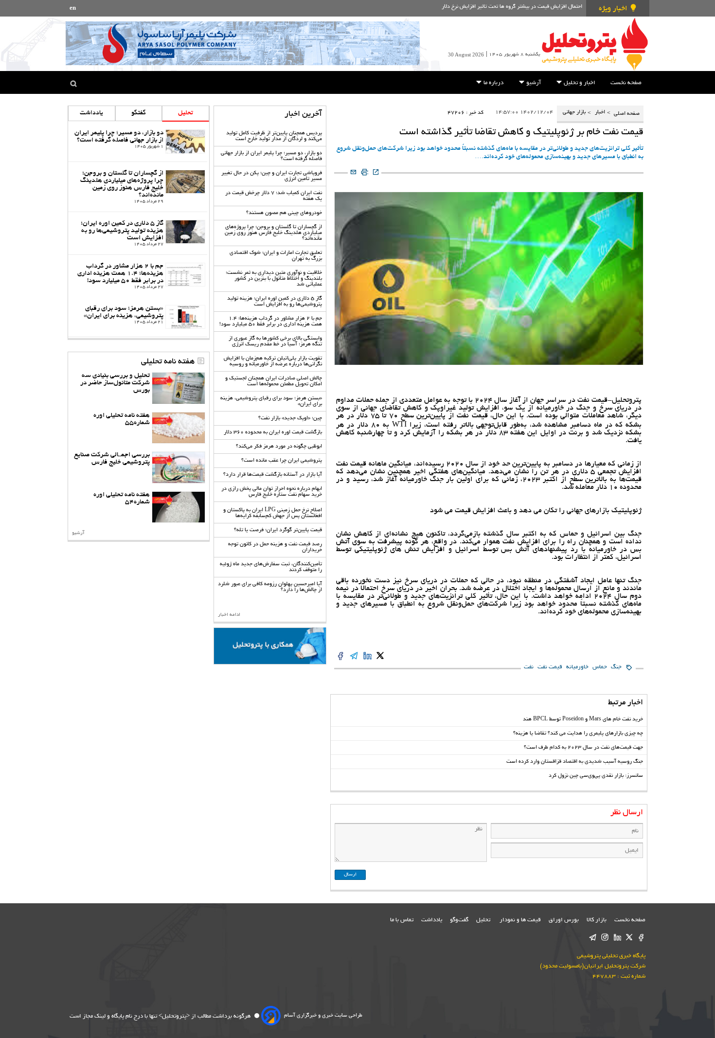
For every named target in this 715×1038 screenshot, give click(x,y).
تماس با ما (401, 920)
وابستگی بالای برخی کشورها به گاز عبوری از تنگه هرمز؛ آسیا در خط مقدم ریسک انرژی (275, 341)
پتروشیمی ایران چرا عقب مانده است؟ (281, 461)
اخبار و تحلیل (578, 83)
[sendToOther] (353, 173)
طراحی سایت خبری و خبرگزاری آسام (323, 1016)
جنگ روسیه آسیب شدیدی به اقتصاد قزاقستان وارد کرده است (574, 762)
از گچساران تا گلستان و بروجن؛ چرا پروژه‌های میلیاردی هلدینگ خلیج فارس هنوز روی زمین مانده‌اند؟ (273, 233)
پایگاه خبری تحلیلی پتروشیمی (611, 956)
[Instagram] (605, 937)
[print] (364, 173)
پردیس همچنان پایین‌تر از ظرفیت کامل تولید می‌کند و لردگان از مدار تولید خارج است (274, 136)
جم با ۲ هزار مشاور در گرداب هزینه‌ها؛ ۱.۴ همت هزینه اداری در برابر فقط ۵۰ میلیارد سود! (270, 321)
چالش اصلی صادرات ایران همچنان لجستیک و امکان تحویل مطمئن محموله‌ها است (273, 381)
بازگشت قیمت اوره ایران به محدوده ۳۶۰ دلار (273, 432)
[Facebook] (641, 937)
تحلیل (185, 113)
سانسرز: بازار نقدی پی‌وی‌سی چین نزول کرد (596, 776)
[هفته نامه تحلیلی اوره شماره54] (178, 507)
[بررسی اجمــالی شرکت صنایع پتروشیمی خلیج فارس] (178, 467)
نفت (529, 667)
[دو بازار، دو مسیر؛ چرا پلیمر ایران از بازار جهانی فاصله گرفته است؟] (185, 141)
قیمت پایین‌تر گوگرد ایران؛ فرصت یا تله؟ (278, 530)
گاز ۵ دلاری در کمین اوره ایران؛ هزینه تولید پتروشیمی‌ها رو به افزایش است (274, 301)
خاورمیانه (577, 667)
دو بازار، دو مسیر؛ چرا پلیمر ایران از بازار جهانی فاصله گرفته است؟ (118, 136)
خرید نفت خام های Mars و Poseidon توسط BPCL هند (583, 719)
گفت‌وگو (459, 920)
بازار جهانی (574, 112)
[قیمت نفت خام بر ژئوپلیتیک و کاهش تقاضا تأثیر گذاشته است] (380, 656)
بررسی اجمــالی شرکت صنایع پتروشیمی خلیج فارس (112, 458)
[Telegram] (593, 937)
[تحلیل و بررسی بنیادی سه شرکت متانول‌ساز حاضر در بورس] (178, 388)
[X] (629, 937)
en (73, 8)
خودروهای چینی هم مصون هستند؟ (284, 213)
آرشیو (533, 83)
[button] (559, 82)
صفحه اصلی (626, 114)
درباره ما (492, 83)
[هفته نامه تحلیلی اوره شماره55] (178, 428)
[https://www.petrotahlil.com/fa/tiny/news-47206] (375, 173)
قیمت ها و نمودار (520, 920)
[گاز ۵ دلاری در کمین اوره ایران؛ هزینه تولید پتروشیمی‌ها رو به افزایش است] (185, 231)
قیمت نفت (549, 667)
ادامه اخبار (229, 615)
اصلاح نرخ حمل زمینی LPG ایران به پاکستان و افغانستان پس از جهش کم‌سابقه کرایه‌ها (272, 513)
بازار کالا (597, 920)
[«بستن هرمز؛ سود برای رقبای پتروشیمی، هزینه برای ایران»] (185, 316)
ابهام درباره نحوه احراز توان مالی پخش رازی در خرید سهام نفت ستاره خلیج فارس (271, 492)
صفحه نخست (626, 83)
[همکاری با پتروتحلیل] (270, 645)
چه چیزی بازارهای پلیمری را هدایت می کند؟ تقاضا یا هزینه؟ (578, 733)
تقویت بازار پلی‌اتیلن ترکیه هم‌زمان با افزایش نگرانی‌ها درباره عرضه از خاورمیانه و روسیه (273, 361)
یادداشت (91, 113)
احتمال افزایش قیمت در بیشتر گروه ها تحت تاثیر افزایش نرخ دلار (512, 7)
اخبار (600, 112)
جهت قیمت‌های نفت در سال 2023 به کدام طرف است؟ (583, 748)
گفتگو (138, 113)
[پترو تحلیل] (594, 44)
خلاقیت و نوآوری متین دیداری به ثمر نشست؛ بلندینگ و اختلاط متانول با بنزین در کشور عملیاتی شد (274, 278)
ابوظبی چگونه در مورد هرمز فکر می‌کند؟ (279, 446)
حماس (599, 667)
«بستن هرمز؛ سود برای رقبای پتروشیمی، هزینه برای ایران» (123, 312)
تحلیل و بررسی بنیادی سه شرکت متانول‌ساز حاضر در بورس (115, 383)
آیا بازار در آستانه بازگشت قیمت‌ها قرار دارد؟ (272, 475)
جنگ (616, 667)
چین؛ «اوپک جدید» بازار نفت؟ (290, 418)
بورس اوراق (564, 920)
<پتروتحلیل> (173, 1016)
